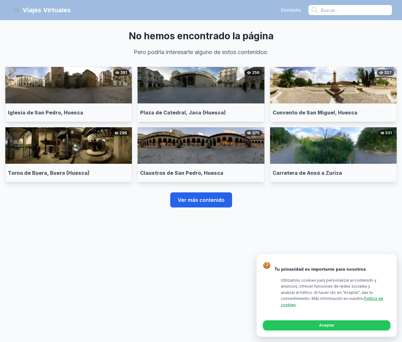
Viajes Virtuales (47, 10)
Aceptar (326, 325)
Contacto (291, 10)
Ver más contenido (201, 200)
